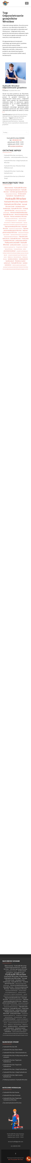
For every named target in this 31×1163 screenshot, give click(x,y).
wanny (5, 257)
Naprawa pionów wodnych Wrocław (15, 1002)
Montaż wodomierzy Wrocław (18, 216)
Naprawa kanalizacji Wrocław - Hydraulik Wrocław (15, 998)
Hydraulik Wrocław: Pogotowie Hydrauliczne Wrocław (15, 203)
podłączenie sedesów (21, 240)
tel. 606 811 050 (15, 1146)
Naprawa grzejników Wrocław (11, 218)
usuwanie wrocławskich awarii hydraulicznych (17, 255)
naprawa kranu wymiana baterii (15, 228)
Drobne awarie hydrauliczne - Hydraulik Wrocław (16, 195)
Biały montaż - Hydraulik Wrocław (15, 187)
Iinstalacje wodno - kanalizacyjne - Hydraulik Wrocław (14, 980)
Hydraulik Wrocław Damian (19, 114)
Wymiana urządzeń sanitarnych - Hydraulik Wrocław (14, 1028)
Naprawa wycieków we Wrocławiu (11, 236)
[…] (3, 112)
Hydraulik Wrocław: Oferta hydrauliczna (14, 1052)
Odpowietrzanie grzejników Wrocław (12, 119)
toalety (24, 249)
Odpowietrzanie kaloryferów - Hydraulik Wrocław (15, 1007)
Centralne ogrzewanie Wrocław (18, 191)
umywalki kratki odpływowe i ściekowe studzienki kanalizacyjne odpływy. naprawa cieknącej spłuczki (15, 253)
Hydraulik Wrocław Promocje (11, 1095)
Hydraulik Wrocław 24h (10, 1046)
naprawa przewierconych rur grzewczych (18, 234)
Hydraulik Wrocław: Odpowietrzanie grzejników (14, 87)
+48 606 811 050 (17, 140)
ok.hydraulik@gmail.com (15, 1141)
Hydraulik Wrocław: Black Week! (12, 1049)
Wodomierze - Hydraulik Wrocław (14, 257)
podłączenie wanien (15, 244)
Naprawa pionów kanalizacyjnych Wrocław (16, 1000)
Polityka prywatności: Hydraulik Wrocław (15, 1079)
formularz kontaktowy (16, 146)
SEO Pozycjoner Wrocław (15, 1159)
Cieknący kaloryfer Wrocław (11, 193)
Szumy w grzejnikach (13, 123)
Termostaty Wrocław (18, 249)
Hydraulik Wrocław (18, 118)
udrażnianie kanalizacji (9, 251)
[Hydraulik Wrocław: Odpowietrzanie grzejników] (15, 72)
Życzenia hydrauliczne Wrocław (12, 1103)
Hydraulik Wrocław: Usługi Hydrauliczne (15, 1069)
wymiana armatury (13, 259)
